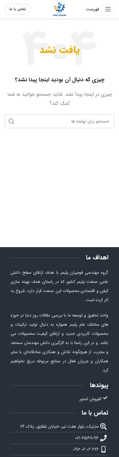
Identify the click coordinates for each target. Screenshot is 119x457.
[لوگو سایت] (59, 9)
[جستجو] (12, 121)
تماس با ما (17, 9)
